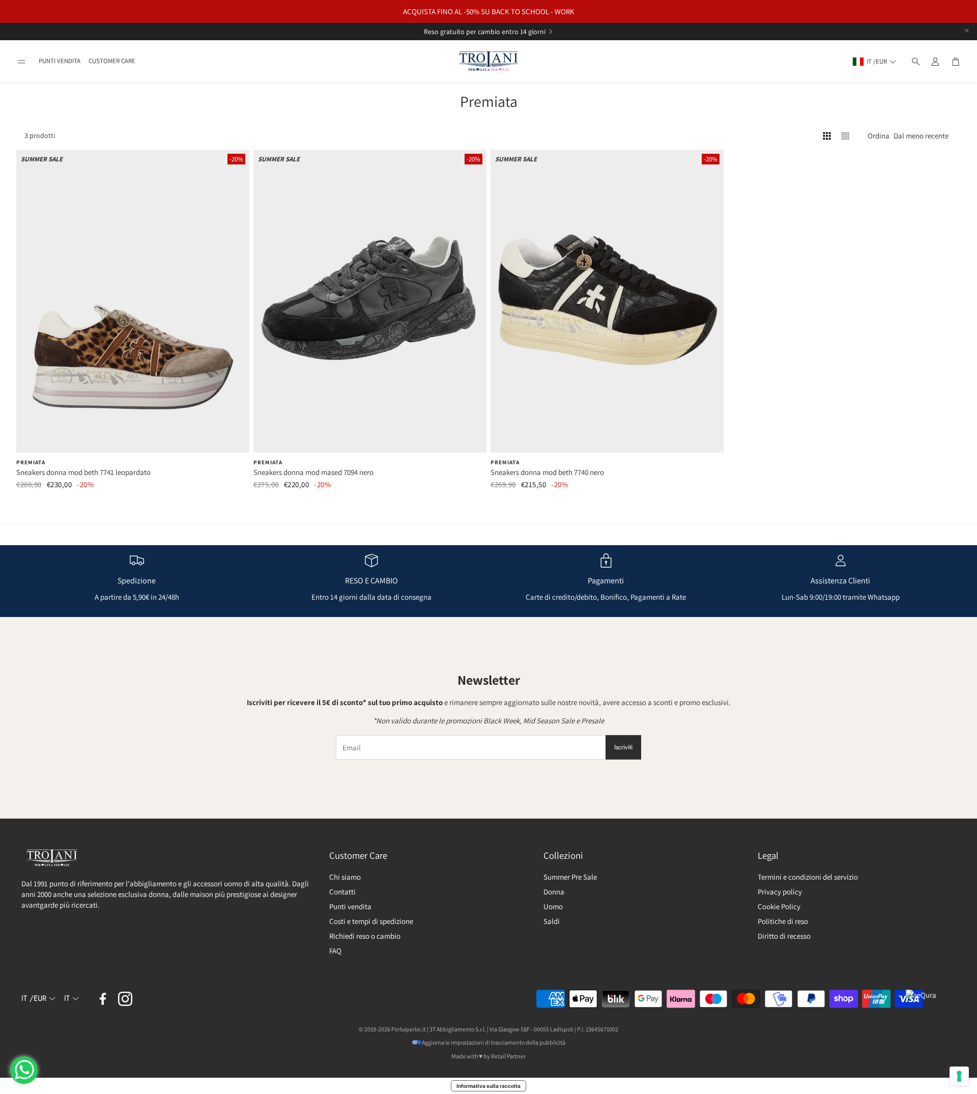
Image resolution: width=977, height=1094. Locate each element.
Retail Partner (508, 1056)
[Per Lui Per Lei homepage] (488, 61)
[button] (21, 61)
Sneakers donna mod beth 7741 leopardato (83, 472)
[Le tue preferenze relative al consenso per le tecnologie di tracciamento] (959, 1076)
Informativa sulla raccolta (488, 1086)
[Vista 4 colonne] (827, 136)
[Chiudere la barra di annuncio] (966, 30)
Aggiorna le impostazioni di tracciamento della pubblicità (493, 1042)
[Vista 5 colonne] (845, 136)
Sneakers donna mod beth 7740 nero (547, 472)
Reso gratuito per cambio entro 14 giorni (484, 31)
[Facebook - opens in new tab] (103, 999)
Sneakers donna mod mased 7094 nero (313, 472)
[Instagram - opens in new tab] (125, 999)
